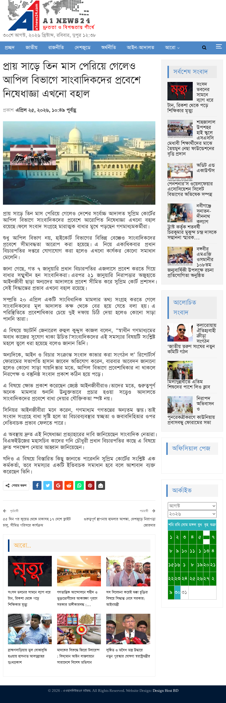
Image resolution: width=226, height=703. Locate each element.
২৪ (184, 578)
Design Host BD (165, 691)
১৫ (171, 564)
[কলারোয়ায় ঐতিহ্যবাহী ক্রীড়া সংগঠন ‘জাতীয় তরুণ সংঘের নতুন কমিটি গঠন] (180, 332)
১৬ (177, 564)
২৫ (192, 578)
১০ (184, 551)
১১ (192, 551)
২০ (206, 564)
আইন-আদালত (140, 47)
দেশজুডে (82, 47)
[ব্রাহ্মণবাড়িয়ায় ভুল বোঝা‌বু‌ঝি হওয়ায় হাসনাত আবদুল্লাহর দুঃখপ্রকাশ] (30, 629)
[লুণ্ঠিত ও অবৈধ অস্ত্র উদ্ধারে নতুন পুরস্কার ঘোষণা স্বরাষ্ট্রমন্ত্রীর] (128, 629)
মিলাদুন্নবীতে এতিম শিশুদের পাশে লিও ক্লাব (188, 385)
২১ (213, 564)
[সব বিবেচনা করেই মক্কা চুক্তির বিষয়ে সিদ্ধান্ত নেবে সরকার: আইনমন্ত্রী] (128, 571)
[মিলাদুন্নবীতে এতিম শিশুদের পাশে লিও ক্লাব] (180, 370)
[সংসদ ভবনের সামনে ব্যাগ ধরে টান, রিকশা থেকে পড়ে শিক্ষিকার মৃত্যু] (30, 571)
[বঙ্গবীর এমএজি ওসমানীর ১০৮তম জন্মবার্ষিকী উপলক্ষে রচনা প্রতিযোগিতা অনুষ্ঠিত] (180, 256)
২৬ (200, 578)
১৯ (200, 564)
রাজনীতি (56, 47)
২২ (171, 578)
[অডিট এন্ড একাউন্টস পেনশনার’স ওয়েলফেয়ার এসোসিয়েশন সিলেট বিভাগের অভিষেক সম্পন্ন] (180, 172)
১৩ (206, 551)
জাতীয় (31, 47)
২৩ (177, 578)
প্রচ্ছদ (10, 47)
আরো (170, 47)
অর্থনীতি (108, 47)
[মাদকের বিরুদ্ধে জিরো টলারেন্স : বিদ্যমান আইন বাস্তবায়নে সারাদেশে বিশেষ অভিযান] (79, 629)
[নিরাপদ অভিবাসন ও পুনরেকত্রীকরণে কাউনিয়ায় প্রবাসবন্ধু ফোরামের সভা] (180, 405)
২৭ (206, 578)
